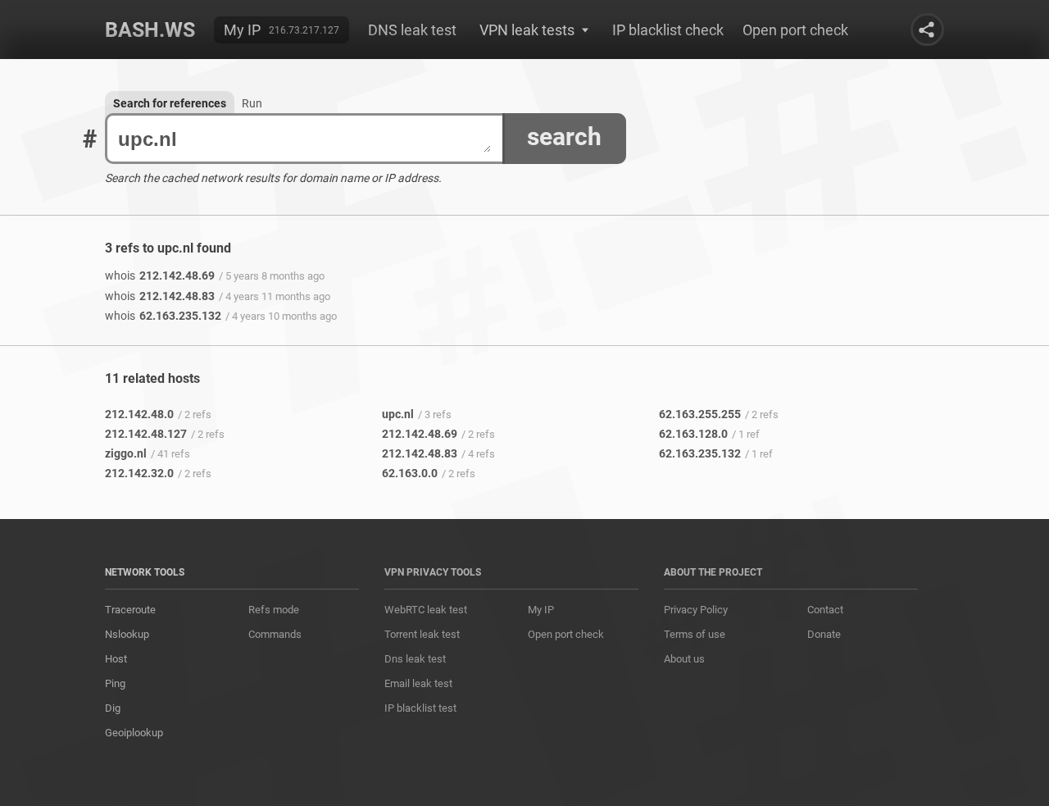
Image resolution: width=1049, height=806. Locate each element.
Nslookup (127, 634)
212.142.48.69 (160, 275)
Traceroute (130, 609)
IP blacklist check (668, 30)
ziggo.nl (126, 453)
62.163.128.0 (693, 433)
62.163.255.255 (700, 414)
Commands (275, 634)
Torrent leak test (422, 634)
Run (252, 103)
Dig (112, 708)
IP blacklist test (420, 708)
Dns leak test (415, 659)
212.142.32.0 (139, 473)
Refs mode (273, 609)
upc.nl (398, 414)
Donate (824, 634)
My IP (242, 30)
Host (116, 659)
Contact (825, 609)
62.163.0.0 (410, 473)
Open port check (795, 30)
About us (684, 659)
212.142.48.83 (160, 296)
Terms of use (694, 634)
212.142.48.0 (139, 414)
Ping (115, 683)
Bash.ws (150, 30)
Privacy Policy (696, 609)
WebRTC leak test (425, 609)
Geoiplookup (134, 732)
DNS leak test (412, 30)
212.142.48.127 (146, 433)
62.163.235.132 (163, 315)
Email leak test (418, 683)
